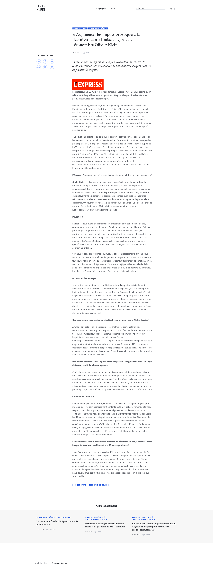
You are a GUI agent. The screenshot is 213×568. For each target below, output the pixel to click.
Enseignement (65, 517)
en (175, 9)
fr (171, 9)
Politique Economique (96, 520)
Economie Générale (98, 28)
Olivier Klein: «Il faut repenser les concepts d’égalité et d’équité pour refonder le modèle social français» (154, 526)
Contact (113, 8)
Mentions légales (59, 563)
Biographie (101, 8)
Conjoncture (79, 28)
